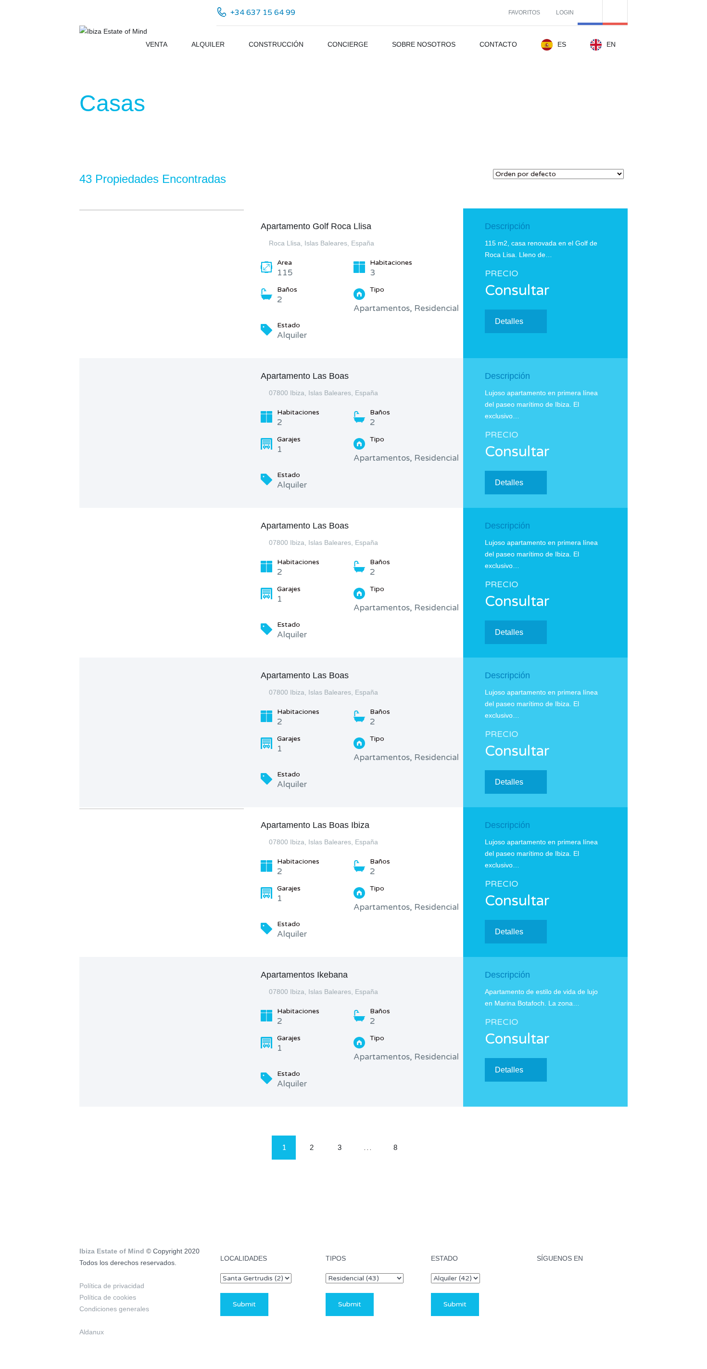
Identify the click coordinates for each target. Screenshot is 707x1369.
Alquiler (208, 44)
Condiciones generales (114, 1309)
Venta (156, 44)
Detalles (509, 321)
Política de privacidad (111, 1286)
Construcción (276, 44)
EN (611, 44)
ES (561, 44)
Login (565, 12)
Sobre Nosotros (423, 44)
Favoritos (524, 12)
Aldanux (91, 1332)
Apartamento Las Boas (305, 376)
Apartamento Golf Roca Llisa (316, 226)
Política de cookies (107, 1297)
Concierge (348, 44)
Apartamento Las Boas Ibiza (315, 825)
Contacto (498, 44)
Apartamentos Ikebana (304, 975)
